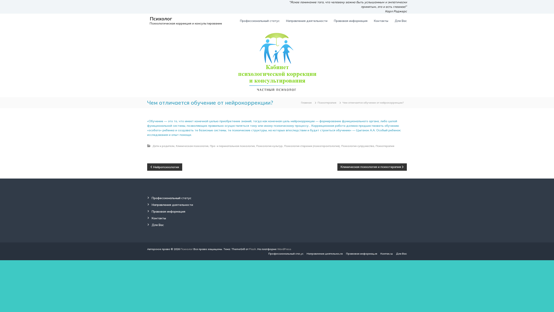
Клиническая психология (192, 146)
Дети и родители (163, 146)
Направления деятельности (306, 21)
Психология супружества (357, 146)
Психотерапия (327, 102)
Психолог (161, 19)
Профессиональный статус (260, 21)
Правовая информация (350, 21)
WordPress (284, 249)
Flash (252, 249)
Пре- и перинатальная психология (232, 146)
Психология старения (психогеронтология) (312, 146)
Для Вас (401, 21)
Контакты (381, 21)
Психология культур (269, 146)
